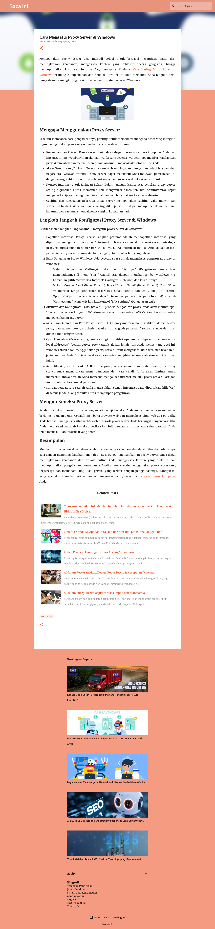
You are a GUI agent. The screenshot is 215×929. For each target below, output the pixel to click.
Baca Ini (18, 6)
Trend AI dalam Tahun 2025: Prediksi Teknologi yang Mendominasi (104, 859)
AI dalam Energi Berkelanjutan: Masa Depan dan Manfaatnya (105, 593)
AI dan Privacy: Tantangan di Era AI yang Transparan (100, 552)
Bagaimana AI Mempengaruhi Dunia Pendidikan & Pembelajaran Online (106, 782)
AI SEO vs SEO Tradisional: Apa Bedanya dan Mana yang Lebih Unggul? (105, 820)
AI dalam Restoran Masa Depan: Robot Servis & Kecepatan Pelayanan (110, 572)
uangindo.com (75, 896)
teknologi (46, 616)
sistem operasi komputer (158, 476)
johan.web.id (107, 924)
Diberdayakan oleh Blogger (109, 917)
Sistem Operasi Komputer (82, 892)
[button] (41, 48)
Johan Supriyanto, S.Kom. (65, 41)
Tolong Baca (74, 906)
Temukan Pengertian (80, 885)
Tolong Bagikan (76, 902)
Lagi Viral (72, 899)
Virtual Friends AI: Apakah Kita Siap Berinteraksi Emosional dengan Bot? (113, 531)
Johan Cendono (76, 889)
